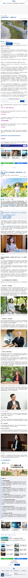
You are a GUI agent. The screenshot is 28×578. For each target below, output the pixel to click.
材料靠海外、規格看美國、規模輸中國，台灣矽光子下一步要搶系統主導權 (23, 550)
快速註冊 (17, 564)
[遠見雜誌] (14, 1)
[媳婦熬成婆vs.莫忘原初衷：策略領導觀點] (3, 545)
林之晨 (1, 18)
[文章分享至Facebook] (3, 41)
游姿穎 (1, 176)
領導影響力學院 (24, 570)
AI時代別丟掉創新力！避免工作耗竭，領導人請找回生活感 (9, 550)
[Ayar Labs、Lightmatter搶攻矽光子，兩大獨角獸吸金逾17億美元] (3, 554)
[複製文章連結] (5, 41)
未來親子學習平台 (16, 570)
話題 (3, 170)
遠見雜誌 (3, 570)
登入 (7, 44)
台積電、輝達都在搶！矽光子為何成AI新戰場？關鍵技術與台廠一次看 (23, 545)
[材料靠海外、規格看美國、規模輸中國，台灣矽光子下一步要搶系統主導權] (16, 549)
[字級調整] (8, 41)
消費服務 (6, 15)
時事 (5, 170)
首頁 (1, 15)
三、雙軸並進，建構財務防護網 (6, 218)
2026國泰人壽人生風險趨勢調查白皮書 (9, 204)
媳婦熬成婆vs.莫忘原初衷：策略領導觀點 (9, 545)
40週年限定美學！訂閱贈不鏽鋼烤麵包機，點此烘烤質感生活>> (16, 3)
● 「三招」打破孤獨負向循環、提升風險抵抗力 (9, 214)
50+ (20, 570)
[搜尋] (26, 1)
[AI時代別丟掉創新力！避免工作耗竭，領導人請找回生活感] (3, 549)
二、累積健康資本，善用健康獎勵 (6, 217)
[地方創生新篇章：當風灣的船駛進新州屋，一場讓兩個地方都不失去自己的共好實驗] (16, 554)
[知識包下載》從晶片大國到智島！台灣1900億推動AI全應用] (3, 574)
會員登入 (11, 564)
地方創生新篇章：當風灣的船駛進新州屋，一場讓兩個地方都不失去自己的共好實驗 (23, 554)
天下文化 (11, 570)
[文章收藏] (6, 41)
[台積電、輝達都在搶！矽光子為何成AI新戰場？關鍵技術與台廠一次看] (16, 545)
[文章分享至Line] (1, 41)
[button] (26, 153)
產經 (3, 15)
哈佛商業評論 (7, 570)
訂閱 (22, 101)
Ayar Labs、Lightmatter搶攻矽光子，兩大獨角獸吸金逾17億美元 (9, 554)
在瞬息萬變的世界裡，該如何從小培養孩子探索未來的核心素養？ (11, 135)
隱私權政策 (15, 573)
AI (6, 552)
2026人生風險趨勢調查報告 (5, 460)
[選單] (1, 1)
